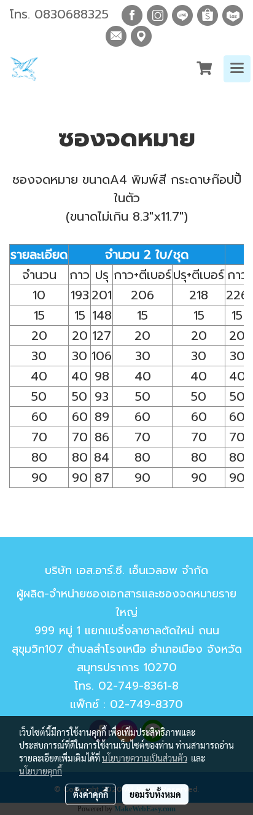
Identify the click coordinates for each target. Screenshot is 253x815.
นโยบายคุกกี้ (40, 770)
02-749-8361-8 (138, 686)
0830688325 (71, 14)
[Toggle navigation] (237, 68)
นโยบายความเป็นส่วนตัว (144, 757)
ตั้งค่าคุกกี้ (90, 794)
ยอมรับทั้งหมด (155, 794)
